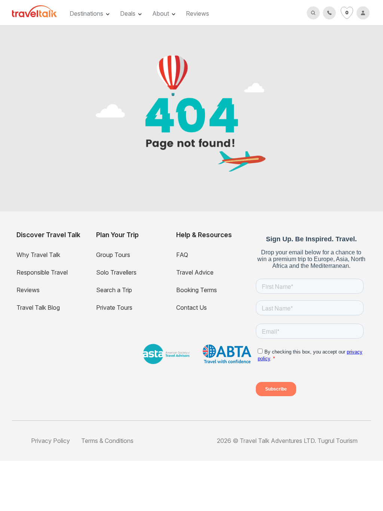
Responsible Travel (42, 272)
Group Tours (113, 254)
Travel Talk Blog (38, 307)
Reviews (197, 13)
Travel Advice (195, 272)
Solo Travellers (116, 272)
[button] (313, 12)
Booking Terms (196, 290)
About (160, 13)
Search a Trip (114, 290)
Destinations (86, 13)
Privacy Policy (50, 440)
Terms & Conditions (107, 440)
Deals (127, 13)
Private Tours (114, 307)
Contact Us (191, 307)
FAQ (182, 254)
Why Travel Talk (38, 254)
